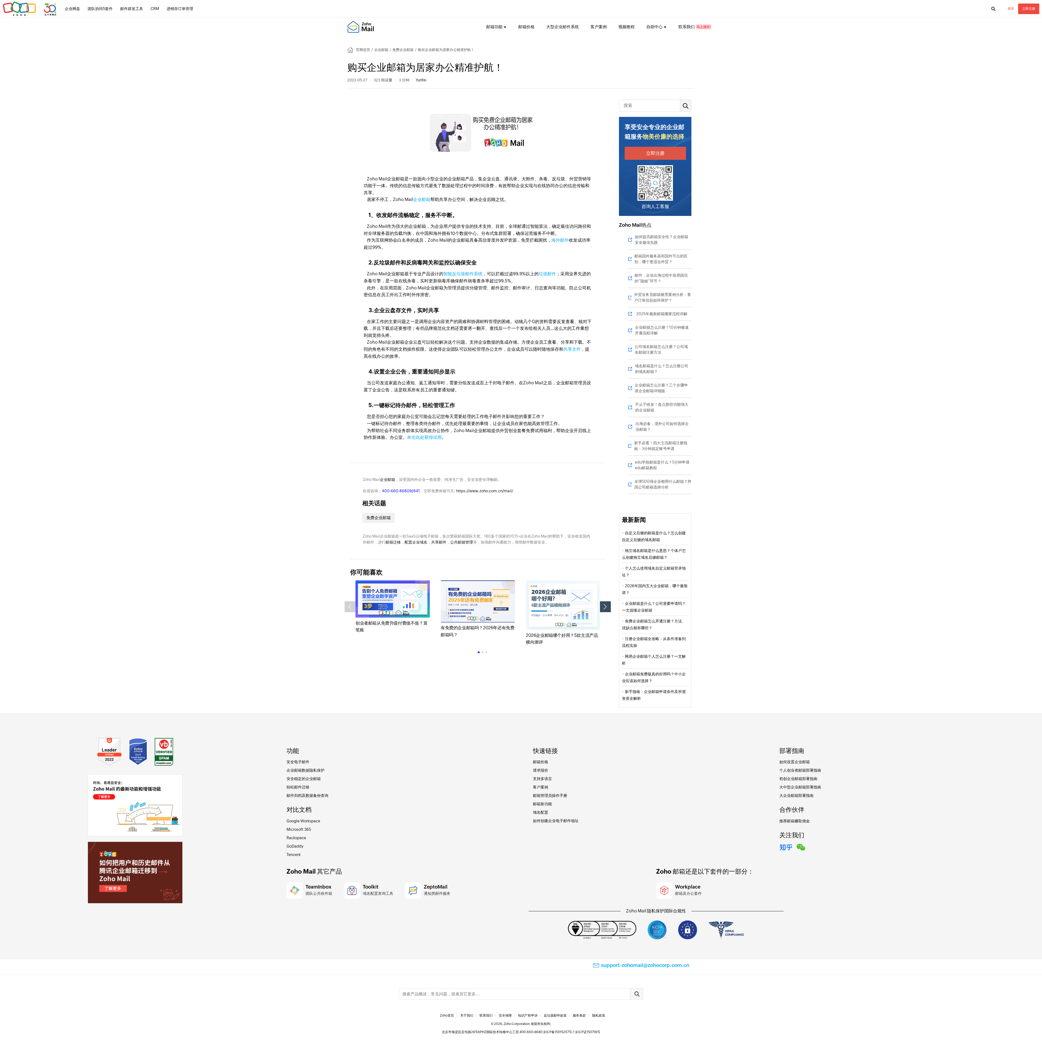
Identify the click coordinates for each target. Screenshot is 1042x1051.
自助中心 (654, 26)
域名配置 (540, 812)
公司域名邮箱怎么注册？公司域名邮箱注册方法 (661, 349)
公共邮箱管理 (461, 542)
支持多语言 (542, 779)
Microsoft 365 (299, 829)
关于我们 (466, 1015)
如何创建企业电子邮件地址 (556, 821)
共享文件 (572, 349)
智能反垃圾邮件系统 (462, 273)
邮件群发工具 (131, 9)
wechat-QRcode (801, 846)
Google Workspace (303, 821)
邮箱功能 (494, 26)
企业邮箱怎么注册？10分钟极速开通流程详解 (662, 330)
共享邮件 (438, 542)
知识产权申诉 (528, 1015)
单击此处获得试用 (424, 437)
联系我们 (686, 26)
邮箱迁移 (393, 542)
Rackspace (296, 838)
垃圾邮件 (547, 273)
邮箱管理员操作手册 (550, 795)
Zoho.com (30, 9)
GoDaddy (295, 846)
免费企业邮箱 (403, 50)
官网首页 (363, 50)
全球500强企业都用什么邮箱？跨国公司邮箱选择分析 (662, 484)
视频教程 (626, 26)
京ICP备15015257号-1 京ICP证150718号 (571, 1032)
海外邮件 (560, 240)
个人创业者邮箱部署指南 (800, 770)
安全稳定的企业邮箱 (304, 779)
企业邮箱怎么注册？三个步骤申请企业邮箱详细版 (661, 388)
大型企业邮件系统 (562, 26)
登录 (1011, 9)
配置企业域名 (416, 542)
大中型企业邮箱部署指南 (800, 787)
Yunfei (421, 80)
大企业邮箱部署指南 (796, 795)
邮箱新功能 (542, 804)
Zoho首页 (447, 1015)
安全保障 (505, 1015)
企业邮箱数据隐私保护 (306, 770)
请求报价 (540, 770)
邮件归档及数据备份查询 (307, 795)
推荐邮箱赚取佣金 (794, 821)
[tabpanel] (392, 607)
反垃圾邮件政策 (555, 1015)
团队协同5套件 (100, 9)
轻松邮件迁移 (298, 787)
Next (605, 606)
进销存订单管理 (180, 9)
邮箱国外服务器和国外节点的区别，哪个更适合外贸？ (661, 259)
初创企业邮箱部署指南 (798, 779)
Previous (350, 606)
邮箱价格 (526, 26)
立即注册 (1028, 9)
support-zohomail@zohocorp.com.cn (645, 965)
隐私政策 (598, 1015)
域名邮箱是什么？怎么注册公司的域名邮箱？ (661, 369)
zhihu (786, 846)
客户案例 (598, 26)
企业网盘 (72, 9)
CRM (155, 9)
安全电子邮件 (298, 762)
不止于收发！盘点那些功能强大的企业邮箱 (661, 407)
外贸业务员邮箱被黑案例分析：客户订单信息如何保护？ (662, 297)
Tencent (294, 854)
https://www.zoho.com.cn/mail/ (484, 491)
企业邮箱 (381, 50)
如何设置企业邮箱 (794, 762)
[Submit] (636, 994)
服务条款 (579, 1015)
